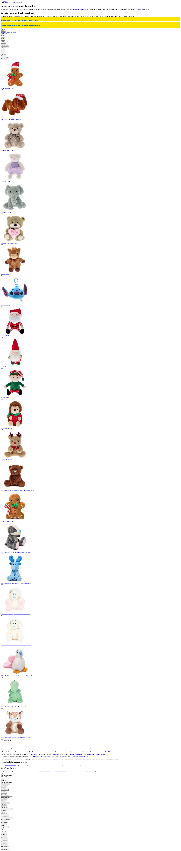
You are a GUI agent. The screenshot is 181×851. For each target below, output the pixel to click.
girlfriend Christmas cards (110, 751)
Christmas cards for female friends (79, 756)
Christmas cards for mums (34, 754)
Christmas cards (87, 759)
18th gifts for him (12, 32)
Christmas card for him (60, 771)
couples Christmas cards (52, 759)
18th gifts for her (4, 32)
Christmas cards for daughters (77, 754)
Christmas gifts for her (44, 771)
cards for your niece (46, 756)
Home (4, 1)
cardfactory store (135, 9)
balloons (74, 9)
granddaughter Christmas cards (95, 754)
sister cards (67, 754)
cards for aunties (35, 756)
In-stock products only (8, 848)
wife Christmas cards (58, 751)
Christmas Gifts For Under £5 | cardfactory (12, 2)
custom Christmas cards (10, 765)
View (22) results (4, 827)
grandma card (56, 754)
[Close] (1, 774)
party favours (81, 9)
